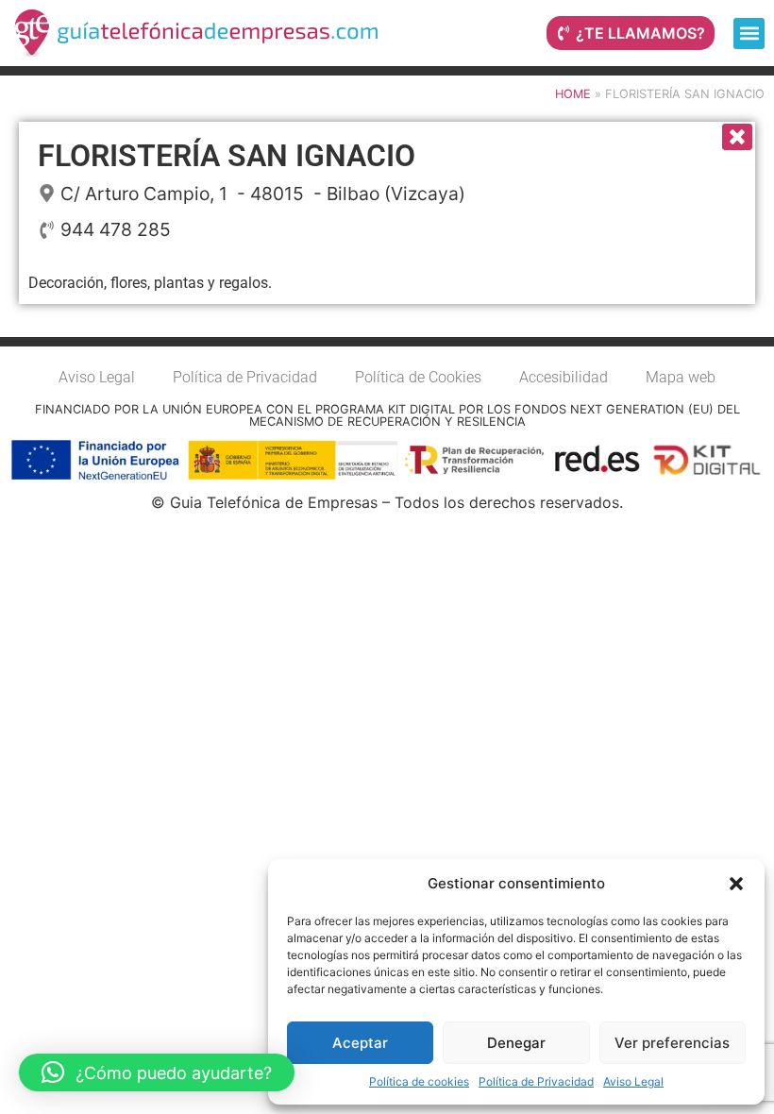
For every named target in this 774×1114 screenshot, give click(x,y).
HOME (573, 94)
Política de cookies (419, 1081)
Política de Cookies (418, 377)
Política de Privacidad (536, 1081)
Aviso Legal (633, 1081)
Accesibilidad (563, 377)
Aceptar (360, 1043)
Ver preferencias (672, 1043)
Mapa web (680, 377)
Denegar (516, 1043)
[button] (736, 883)
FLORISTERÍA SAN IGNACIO (226, 156)
